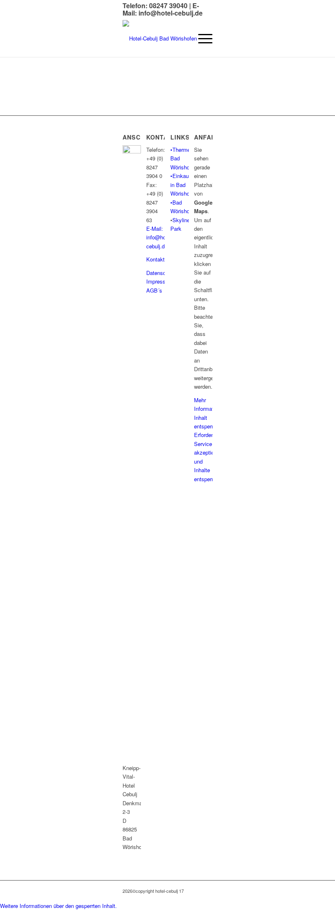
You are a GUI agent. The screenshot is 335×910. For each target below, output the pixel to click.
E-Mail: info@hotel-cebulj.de (163, 9)
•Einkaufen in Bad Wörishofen (183, 184)
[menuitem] (201, 38)
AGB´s (154, 290)
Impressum (159, 281)
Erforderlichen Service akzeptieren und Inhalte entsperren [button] (203, 456)
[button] (58, 906)
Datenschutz (161, 273)
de (165, 246)
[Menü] (201, 38)
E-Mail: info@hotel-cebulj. (159, 237)
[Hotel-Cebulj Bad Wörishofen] (160, 38)
